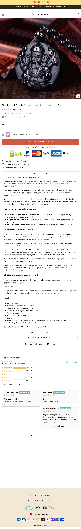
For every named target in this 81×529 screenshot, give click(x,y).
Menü (40, 490)
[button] (7, 109)
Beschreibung (40, 174)
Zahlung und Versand (40, 333)
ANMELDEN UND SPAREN (40, 501)
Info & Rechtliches (40, 495)
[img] (21, 395)
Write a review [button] (72, 362)
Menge (5, 125)
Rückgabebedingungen (40, 337)
